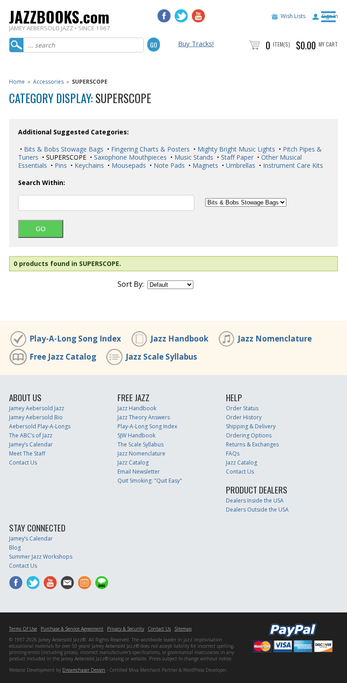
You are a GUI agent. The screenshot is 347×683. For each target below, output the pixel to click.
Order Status (242, 408)
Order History (244, 417)
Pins (60, 165)
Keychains (88, 165)
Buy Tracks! (196, 43)
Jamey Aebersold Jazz (36, 408)
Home (17, 81)
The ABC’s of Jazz (30, 435)
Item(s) (281, 44)
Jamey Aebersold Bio (36, 417)
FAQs (232, 453)
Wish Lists (293, 16)
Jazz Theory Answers (143, 417)
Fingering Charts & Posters (149, 149)
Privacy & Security (125, 629)
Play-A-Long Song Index (75, 338)
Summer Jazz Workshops (40, 556)
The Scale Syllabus (140, 444)
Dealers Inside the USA (255, 500)
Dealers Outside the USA (257, 509)
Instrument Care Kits (292, 165)
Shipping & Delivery (251, 426)
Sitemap (183, 629)
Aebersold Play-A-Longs (39, 426)
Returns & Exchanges (252, 444)
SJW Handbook (136, 435)
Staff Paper (236, 157)
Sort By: (130, 284)
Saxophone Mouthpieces (129, 157)
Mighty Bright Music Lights (235, 149)
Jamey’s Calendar (31, 444)
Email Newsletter (138, 471)
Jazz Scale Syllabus (161, 356)
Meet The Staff (27, 453)
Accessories (48, 81)
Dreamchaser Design (83, 670)
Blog (15, 547)
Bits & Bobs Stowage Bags (62, 149)
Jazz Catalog (133, 462)
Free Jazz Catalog (62, 356)
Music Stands (193, 157)
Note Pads (168, 165)
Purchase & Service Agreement (72, 629)
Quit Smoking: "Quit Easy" (149, 480)
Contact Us (23, 462)
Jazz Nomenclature (275, 338)
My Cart (328, 44)
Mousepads (128, 165)
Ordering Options (249, 435)
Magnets (204, 165)
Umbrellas (239, 165)
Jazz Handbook (179, 338)
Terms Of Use (23, 629)
